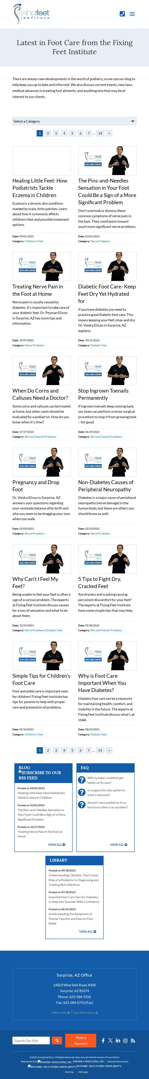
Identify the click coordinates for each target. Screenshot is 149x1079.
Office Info (59, 1012)
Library (58, 860)
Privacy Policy (112, 1057)
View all (55, 844)
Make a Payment (80, 1040)
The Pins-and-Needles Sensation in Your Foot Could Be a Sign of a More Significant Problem (41, 814)
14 (100, 133)
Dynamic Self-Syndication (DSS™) (98, 1066)
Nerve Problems (100, 241)
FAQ (85, 767)
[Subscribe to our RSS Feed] (43, 778)
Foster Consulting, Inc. (89, 1061)
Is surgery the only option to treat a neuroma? (106, 792)
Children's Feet (34, 241)
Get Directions (84, 1012)
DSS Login (83, 1071)
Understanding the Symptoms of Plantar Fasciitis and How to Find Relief (71, 918)
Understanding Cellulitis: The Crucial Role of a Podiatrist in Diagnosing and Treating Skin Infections (74, 879)
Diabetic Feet (98, 345)
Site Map (69, 1071)
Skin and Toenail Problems (40, 436)
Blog (24, 767)
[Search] (57, 1040)
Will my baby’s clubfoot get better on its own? (105, 780)
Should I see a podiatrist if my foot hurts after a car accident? (107, 805)
